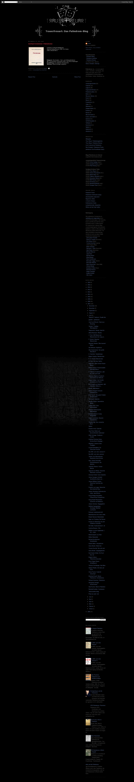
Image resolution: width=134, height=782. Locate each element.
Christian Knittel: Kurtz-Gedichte (97, 475)
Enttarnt (88, 110)
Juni (90, 597)
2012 (89, 292)
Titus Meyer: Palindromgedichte (94, 141)
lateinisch (88, 119)
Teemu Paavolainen (95, 172)
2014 (89, 287)
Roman (87, 112)
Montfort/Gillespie (94, 183)
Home (87, 63)
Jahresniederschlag (94, 591)
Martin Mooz (93, 174)
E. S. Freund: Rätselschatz (96, 358)
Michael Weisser (90, 252)
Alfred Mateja (89, 257)
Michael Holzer (90, 255)
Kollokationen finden (91, 203)
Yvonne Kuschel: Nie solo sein (97, 548)
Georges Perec (94, 185)
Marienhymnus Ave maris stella (97, 514)
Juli (90, 315)
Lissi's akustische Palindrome (93, 145)
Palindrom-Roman (91, 60)
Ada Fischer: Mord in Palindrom (97, 587)
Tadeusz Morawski (95, 176)
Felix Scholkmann (91, 259)
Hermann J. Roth (90, 248)
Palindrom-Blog (90, 56)
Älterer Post (77, 77)
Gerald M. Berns (94, 164)
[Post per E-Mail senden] (48, 68)
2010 (89, 296)
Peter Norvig (93, 165)
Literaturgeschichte (91, 83)
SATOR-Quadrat (90, 121)
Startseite (54, 77)
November (92, 308)
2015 (89, 285)
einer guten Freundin (91, 237)
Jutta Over (89, 253)
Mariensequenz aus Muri (95, 534)
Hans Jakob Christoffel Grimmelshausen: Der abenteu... (95, 462)
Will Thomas (93, 180)
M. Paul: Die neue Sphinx (95, 361)
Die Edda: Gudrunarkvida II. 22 (97, 525)
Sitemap (97, 63)
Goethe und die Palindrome (91, 764)
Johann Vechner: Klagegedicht (97, 504)
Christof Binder (90, 266)
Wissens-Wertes (90, 96)
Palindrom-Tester (90, 192)
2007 (89, 303)
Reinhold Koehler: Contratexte (96, 589)
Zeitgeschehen (89, 108)
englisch (88, 87)
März (90, 604)
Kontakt (92, 63)
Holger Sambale (90, 271)
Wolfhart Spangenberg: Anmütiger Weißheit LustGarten (95, 508)
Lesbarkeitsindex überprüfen (93, 205)
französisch (89, 125)
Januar (91, 608)
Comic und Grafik (90, 116)
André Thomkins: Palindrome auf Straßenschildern (95, 676)
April (90, 601)
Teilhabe (88, 123)
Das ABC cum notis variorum (96, 454)
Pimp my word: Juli (94, 594)
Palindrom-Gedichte (91, 58)
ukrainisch (88, 131)
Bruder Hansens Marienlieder (96, 517)
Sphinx (90, 426)
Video (87, 104)
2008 (89, 301)
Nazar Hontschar (90, 264)
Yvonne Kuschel (90, 243)
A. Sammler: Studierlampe (96, 354)
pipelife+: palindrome (94, 319)
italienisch (88, 129)
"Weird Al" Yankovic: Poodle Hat (97, 317)
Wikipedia (88, 139)
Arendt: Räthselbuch (94, 388)
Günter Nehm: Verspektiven (96, 543)
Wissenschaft (89, 114)
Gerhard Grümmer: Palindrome (40, 44)
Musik (87, 100)
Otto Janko (89, 275)
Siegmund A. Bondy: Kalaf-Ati (96, 330)
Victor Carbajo (93, 162)
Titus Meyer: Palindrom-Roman (94, 143)
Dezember (92, 306)
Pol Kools (92, 181)
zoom (89, 43)
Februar (91, 606)
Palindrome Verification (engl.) (93, 194)
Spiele (87, 127)
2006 (89, 611)
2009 (89, 299)
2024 (89, 282)
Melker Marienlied (93, 537)
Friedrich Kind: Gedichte (95, 428)
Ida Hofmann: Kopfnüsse (95, 347)
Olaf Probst (89, 250)
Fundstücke (89, 102)
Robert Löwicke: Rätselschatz (96, 356)
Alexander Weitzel (94, 178)
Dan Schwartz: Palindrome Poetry (95, 147)
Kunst (87, 98)
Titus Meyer (93, 171)
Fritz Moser (89, 241)
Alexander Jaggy (90, 261)
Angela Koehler (90, 273)
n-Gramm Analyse (90, 201)
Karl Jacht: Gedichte (94, 399)
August (91, 313)
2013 (89, 289)
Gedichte (88, 85)
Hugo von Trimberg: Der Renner (97, 519)
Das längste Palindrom (96, 628)
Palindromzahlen (90, 92)
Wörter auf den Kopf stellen (93, 207)
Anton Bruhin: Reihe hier (95, 546)
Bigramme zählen (90, 199)
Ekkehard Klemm (91, 269)
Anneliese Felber (90, 268)
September (92, 310)
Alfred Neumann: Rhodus (95, 332)
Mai (90, 599)
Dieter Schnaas (90, 246)
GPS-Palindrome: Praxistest (97, 705)
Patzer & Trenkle (90, 239)
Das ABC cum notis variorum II (97, 451)
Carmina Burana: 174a (94, 528)
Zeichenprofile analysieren (92, 197)
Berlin (87, 94)
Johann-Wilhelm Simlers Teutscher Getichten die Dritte (96, 483)
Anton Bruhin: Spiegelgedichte (97, 550)
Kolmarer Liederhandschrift (96, 512)
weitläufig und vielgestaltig (93, 218)
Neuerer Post (31, 77)
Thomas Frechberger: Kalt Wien (97, 565)
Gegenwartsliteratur (40, 70)
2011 (89, 294)
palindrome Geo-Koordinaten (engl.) (95, 149)
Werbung (88, 106)
